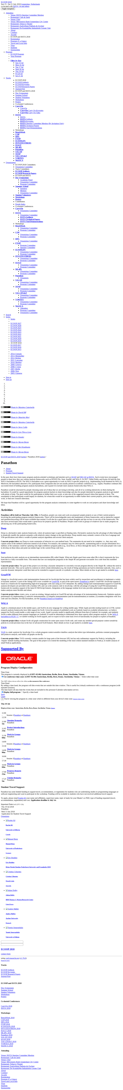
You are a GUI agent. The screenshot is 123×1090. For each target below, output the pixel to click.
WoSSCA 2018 (7, 1046)
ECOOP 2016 (16, 347)
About (13, 30)
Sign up (9, 380)
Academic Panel (26, 180)
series (24, 457)
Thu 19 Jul (19, 71)
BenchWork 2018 (7, 1018)
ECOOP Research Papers (25, 87)
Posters (18, 102)
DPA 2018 (5, 1022)
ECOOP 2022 (16, 334)
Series (13, 319)
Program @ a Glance (19, 41)
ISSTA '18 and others (21, 6)
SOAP (73, 477)
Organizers (24, 278)
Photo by (22, 407)
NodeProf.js (84, 581)
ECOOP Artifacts (22, 82)
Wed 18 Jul (19, 69)
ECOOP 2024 (16, 330)
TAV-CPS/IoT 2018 (8, 1042)
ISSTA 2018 (5, 1008)
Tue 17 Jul (19, 67)
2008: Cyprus (16, 367)
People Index (20, 204)
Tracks (8, 78)
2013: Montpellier (17, 356)
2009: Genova (16, 365)
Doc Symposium (21, 93)
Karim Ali (22, 798)
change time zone (78, 699)
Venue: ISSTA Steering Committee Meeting (27, 15)
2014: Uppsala (16, 354)
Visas (13, 45)
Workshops (19, 100)
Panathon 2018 (6, 1035)
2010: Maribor (16, 362)
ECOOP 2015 (16, 349)
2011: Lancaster (17, 360)
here (116, 570)
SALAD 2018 (6, 1037)
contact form (5, 954)
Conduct (14, 32)
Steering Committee (27, 248)
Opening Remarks (14, 720)
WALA (4, 603)
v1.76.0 (23, 958)
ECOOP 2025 (16, 328)
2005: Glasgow (16, 373)
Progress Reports (14, 771)
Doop (3, 528)
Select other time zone (90, 677)
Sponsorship (15, 50)
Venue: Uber (15, 19)
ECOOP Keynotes (22, 84)
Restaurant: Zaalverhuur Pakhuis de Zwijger (27, 26)
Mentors (23, 191)
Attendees (24, 308)
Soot (3, 552)
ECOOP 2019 (16, 341)
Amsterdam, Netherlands (30, 4)
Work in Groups (13, 734)
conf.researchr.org (12, 958)
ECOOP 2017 (16, 345)
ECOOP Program (17, 54)
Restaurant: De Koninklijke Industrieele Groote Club (31, 28)
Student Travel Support (14, 473)
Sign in (8, 377)
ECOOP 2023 (16, 332)
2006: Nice (15, 371)
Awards (13, 35)
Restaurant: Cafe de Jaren (20, 17)
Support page (5, 960)
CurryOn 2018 (6, 1006)
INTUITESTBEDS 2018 (10, 1028)
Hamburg (26, 715)
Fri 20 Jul (19, 74)
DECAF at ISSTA (87, 477)
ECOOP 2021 (16, 336)
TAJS (4, 627)
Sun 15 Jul (19, 63)
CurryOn (23, 108)
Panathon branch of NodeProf (51, 599)
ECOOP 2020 (16, 339)
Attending (9, 13)
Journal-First (20, 89)
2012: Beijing (16, 358)
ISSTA (22, 117)
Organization (11, 162)
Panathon (17, 715)
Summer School (21, 95)
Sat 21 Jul (19, 76)
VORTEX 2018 (7, 1044)
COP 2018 (5, 1020)
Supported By (12, 648)
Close (3, 696)
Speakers (23, 189)
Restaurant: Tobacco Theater (21, 24)
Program (9, 52)
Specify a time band (30, 692)
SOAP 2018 (5, 1039)
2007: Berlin (15, 369)
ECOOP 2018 (8, 949)
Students (14, 48)
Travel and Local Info (19, 43)
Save (3, 694)
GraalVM (6, 574)
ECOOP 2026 (16, 326)
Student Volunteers (22, 97)
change (53, 708)
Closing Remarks (14, 778)
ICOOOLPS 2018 (8, 1026)
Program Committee (27, 184)
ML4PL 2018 (6, 1033)
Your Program (16, 56)
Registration (15, 39)
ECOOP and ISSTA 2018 (11, 457)
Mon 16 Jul (19, 65)
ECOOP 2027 (16, 323)
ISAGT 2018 (6, 1031)
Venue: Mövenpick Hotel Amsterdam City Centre (29, 22)
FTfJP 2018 (5, 1024)
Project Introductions (16, 727)
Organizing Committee (24, 167)
